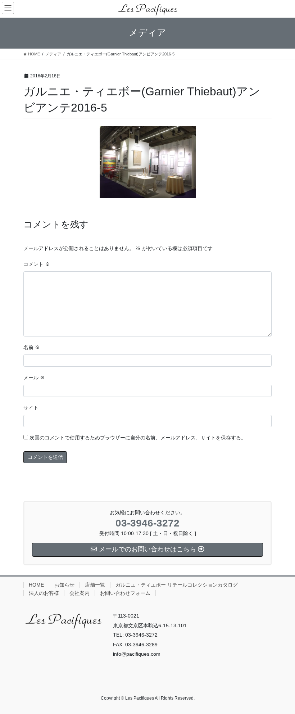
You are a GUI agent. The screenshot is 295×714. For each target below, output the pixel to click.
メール (34, 377)
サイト (30, 408)
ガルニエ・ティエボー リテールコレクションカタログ (176, 585)
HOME (36, 585)
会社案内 (79, 593)
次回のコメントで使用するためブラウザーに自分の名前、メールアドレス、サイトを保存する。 (138, 437)
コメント (36, 264)
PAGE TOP (281, 685)
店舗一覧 (95, 585)
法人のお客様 (44, 593)
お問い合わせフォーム (125, 593)
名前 (31, 347)
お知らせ (64, 585)
